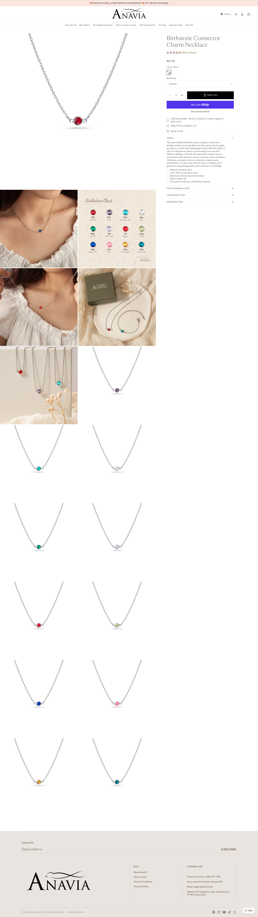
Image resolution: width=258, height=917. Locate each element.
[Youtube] (224, 912)
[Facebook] (213, 912)
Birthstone (171, 78)
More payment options (200, 111)
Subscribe (228, 849)
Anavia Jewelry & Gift (37, 912)
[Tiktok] (229, 912)
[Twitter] (234, 912)
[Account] (242, 14)
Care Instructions (176, 195)
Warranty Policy (141, 887)
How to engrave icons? (178, 188)
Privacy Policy (140, 877)
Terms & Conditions (143, 882)
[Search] (236, 14)
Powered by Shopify (55, 912)
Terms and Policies (76, 912)
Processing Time (175, 202)
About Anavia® (141, 872)
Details (170, 138)
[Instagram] (219, 912)
